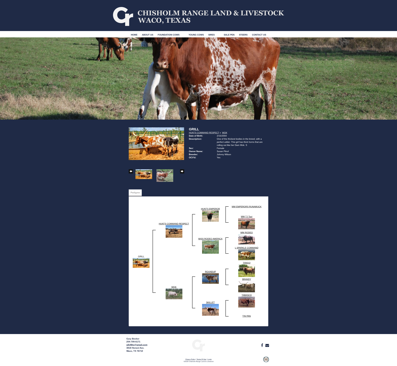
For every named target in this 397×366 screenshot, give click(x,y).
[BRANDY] (246, 286)
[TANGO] (246, 270)
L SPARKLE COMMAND (246, 248)
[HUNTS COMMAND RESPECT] (174, 231)
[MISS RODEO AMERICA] (210, 247)
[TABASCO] (246, 302)
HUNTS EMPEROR (210, 209)
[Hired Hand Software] (266, 361)
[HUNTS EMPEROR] (210, 216)
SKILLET (210, 302)
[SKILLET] (210, 309)
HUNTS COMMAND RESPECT (204, 132)
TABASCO (247, 295)
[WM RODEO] (246, 239)
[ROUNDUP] (210, 278)
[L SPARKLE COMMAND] (246, 254)
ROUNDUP (210, 271)
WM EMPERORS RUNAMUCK (246, 206)
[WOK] (174, 294)
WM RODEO (246, 232)
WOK (224, 132)
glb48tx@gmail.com (136, 345)
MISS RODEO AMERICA (210, 239)
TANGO (246, 263)
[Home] (198, 345)
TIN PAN (246, 316)
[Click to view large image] (156, 143)
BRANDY (246, 279)
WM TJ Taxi (246, 216)
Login (210, 359)
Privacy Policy (190, 359)
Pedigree (135, 192)
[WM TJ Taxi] (246, 223)
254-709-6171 (133, 341)
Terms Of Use (201, 359)
